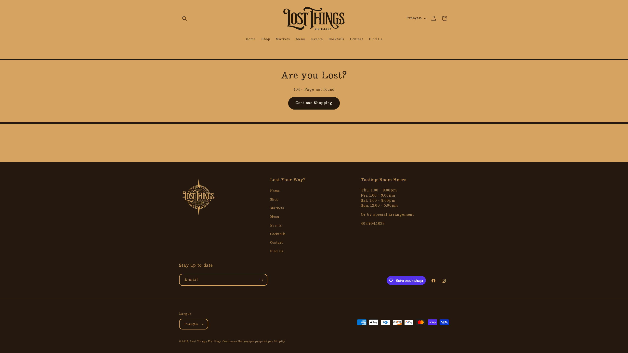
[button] (184, 18)
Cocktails (278, 234)
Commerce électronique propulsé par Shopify (253, 341)
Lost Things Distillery (205, 341)
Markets (277, 208)
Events (276, 225)
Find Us (276, 251)
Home (275, 191)
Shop (274, 200)
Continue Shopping (314, 103)
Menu (274, 217)
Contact (276, 243)
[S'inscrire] (261, 280)
